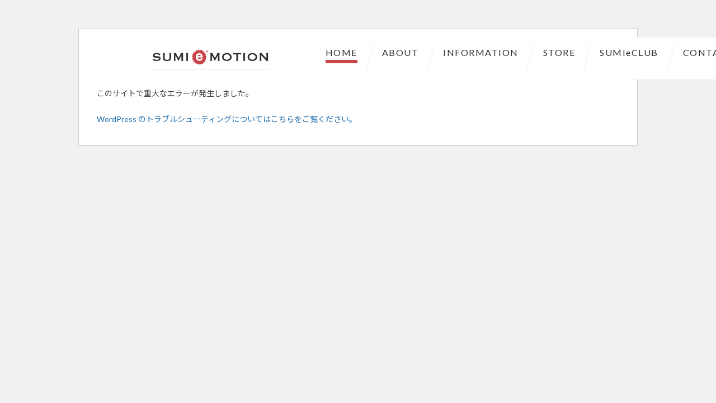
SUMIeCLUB (629, 52)
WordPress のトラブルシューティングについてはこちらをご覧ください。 (227, 119)
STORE (559, 52)
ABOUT (400, 52)
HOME (341, 52)
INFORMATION (481, 52)
